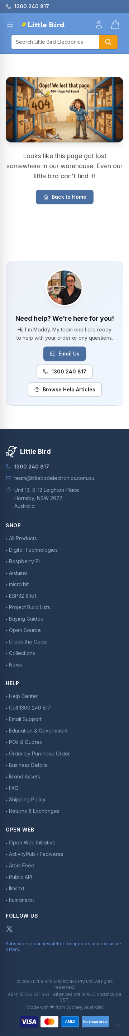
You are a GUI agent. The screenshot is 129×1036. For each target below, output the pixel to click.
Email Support (25, 719)
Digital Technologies (33, 550)
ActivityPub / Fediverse (36, 854)
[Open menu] (10, 25)
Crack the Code (28, 642)
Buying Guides (26, 619)
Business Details (28, 765)
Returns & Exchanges (34, 811)
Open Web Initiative (32, 842)
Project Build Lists (29, 607)
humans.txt (21, 900)
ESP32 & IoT (23, 596)
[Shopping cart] (115, 24)
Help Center (23, 696)
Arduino (18, 573)
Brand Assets (24, 776)
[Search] (108, 42)
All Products (23, 538)
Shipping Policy (27, 799)
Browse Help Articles (69, 389)
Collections (22, 653)
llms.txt (16, 888)
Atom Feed (21, 865)
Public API (20, 877)
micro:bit (19, 584)
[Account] (99, 25)
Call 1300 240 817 (30, 708)
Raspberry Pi (24, 561)
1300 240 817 (69, 371)
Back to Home (69, 197)
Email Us (69, 353)
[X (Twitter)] (9, 928)
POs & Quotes (25, 742)
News (15, 664)
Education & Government (38, 730)
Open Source (25, 630)
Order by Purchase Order (39, 753)
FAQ (14, 788)
